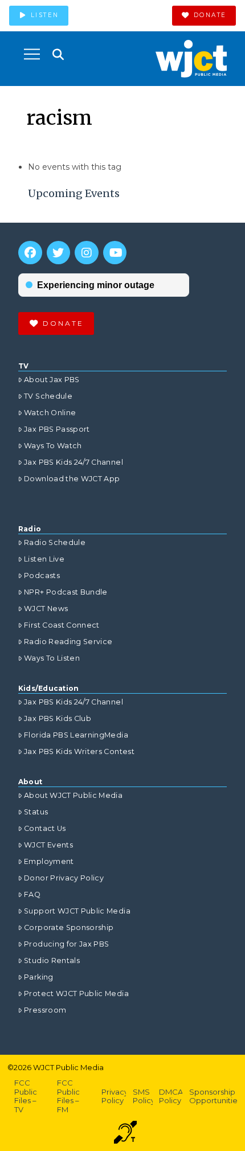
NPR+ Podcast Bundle (66, 592)
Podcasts (42, 575)
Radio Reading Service (68, 641)
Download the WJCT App (72, 478)
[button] (32, 54)
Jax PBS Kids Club (57, 718)
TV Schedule (48, 396)
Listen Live (44, 559)
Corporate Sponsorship (68, 927)
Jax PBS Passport (57, 429)
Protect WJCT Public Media (76, 993)
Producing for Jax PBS (66, 944)
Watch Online (50, 412)
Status (36, 812)
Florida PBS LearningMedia (76, 735)
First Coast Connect (62, 625)
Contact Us (45, 828)
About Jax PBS (52, 379)
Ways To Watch (53, 445)
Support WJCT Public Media (77, 911)
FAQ (32, 894)
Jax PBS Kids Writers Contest (79, 751)
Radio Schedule (54, 542)
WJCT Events (48, 845)
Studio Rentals (52, 960)
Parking (38, 977)
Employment (49, 861)
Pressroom (45, 1010)
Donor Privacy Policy (64, 878)
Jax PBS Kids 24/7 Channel (73, 462)
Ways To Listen (52, 658)
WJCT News (46, 608)
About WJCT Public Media (73, 795)
